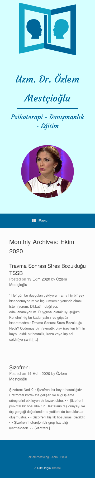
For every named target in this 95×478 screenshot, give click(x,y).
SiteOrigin (44, 468)
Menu (43, 220)
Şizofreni (19, 367)
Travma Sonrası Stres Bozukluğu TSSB (47, 269)
